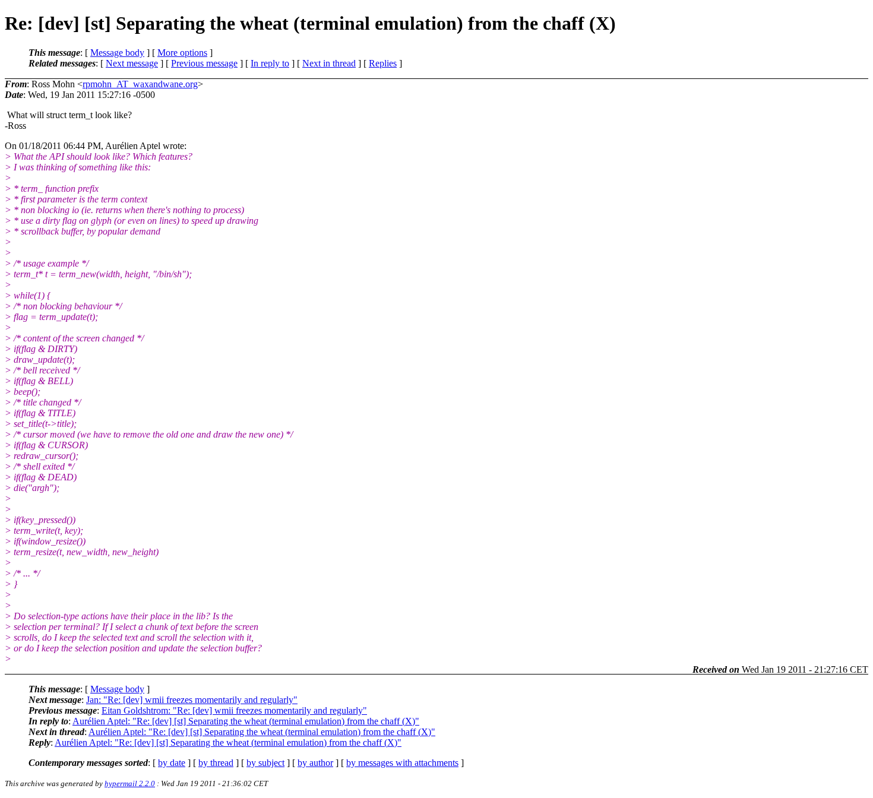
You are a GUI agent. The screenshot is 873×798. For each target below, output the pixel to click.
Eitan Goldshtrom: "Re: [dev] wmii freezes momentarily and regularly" (234, 710)
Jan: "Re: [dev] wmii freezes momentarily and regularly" (192, 700)
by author (315, 763)
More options (182, 53)
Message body (117, 53)
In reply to (270, 63)
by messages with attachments (402, 763)
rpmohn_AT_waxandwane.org (140, 84)
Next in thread (329, 63)
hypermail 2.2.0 (130, 783)
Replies (383, 63)
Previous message (204, 63)
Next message (132, 63)
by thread (215, 763)
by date (171, 763)
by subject (265, 763)
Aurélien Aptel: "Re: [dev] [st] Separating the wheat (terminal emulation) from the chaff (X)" (245, 721)
